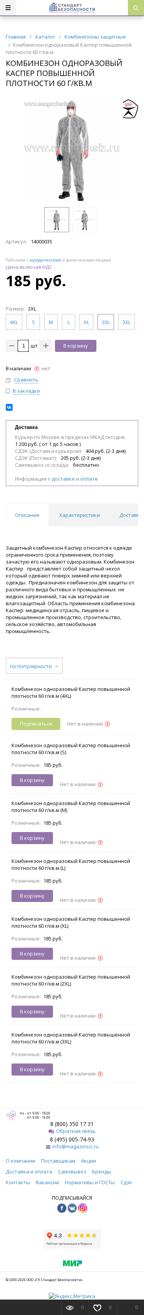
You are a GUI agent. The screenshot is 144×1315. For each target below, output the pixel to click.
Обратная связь (76, 1131)
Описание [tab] (27, 514)
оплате (89, 478)
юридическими (45, 260)
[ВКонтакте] (9, 407)
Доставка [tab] (131, 514)
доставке (63, 478)
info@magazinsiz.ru (75, 1146)
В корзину (75, 345)
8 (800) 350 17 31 (72, 1124)
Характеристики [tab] (79, 514)
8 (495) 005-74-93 (72, 1139)
